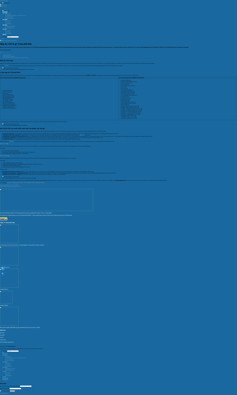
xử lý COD (11, 141)
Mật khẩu (4, 388)
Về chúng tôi (8, 14)
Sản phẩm (2, 335)
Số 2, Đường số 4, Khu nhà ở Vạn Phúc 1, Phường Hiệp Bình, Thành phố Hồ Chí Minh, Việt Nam (22, 245)
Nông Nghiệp (8, 23)
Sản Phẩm (4, 19)
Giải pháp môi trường (10, 26)
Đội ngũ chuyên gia (9, 18)
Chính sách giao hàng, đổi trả (7, 342)
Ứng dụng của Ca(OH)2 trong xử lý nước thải (10, 186)
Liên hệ (1, 337)
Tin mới (4, 29)
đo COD (6, 65)
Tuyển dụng (3, 339)
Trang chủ (5, 11)
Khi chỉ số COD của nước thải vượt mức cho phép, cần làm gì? (16, 57)
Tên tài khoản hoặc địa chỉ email (10, 386)
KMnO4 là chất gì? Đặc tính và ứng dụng (9, 185)
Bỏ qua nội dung (4, 0)
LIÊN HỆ (4, 34)
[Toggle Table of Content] (1, 52)
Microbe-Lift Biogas (5, 156)
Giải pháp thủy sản (9, 27)
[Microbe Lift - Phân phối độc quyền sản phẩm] (3, 5)
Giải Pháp (4, 25)
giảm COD (82, 135)
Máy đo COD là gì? (7, 55)
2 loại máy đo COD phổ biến (9, 56)
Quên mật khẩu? (4, 393)
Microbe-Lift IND (4, 143)
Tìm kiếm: (4, 37)
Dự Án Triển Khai (9, 17)
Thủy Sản (7, 22)
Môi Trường (8, 21)
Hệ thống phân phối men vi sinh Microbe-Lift (15, 15)
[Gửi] (2, 38)
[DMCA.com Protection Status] (3, 220)
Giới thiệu (2, 332)
